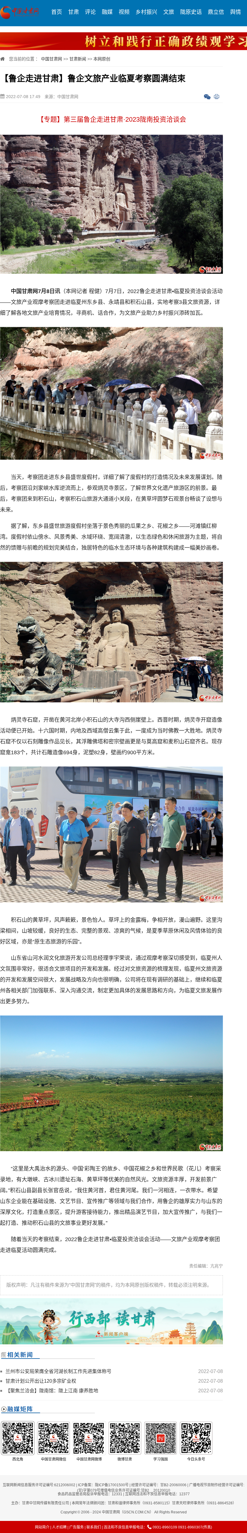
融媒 (107, 12)
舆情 (235, 12)
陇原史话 (191, 12)
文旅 (168, 12)
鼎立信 (216, 12)
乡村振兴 (146, 12)
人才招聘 (59, 1527)
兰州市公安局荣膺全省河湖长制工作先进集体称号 (58, 1371)
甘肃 (73, 12)
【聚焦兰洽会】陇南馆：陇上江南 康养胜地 (51, 1390)
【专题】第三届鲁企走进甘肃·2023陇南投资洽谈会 (111, 119)
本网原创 (101, 58)
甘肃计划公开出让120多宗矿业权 (40, 1381)
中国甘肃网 (51, 58)
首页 (56, 12)
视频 (124, 12)
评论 (90, 12)
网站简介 (42, 1527)
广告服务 (76, 1527)
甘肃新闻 (77, 58)
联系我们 (93, 1527)
